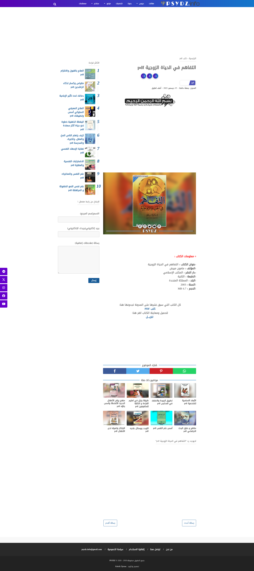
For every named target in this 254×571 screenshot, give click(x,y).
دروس (141, 3)
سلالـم (96, 3)
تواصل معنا (155, 549)
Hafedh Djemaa (120, 566)
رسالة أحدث (189, 523)
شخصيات (119, 3)
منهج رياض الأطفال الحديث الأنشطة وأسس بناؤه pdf (114, 403)
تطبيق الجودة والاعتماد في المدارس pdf (162, 402)
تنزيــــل (149, 316)
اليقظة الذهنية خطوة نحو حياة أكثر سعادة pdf (72, 126)
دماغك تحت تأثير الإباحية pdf (71, 97)
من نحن (169, 549)
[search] (55, 4)
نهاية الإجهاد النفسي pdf (72, 151)
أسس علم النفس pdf (162, 428)
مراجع (109, 3)
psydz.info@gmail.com (92, 549)
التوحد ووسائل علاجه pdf (139, 430)
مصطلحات (82, 3)
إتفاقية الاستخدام (136, 549)
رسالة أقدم (110, 523)
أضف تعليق (156, 88)
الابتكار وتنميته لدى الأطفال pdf (116, 430)
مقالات (151, 3)
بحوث (130, 3)
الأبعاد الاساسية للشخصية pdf (189, 402)
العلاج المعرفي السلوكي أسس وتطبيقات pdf (76, 112)
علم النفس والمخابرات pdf (73, 176)
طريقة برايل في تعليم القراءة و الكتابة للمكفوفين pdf (139, 403)
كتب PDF (149, 308)
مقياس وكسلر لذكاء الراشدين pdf (73, 85)
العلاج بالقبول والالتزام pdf (72, 72)
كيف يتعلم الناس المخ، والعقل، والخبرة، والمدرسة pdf (72, 139)
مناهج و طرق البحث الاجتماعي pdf (187, 430)
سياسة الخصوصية (115, 549)
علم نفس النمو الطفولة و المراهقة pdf (71, 188)
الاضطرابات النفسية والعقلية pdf (74, 163)
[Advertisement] (127, 31)
